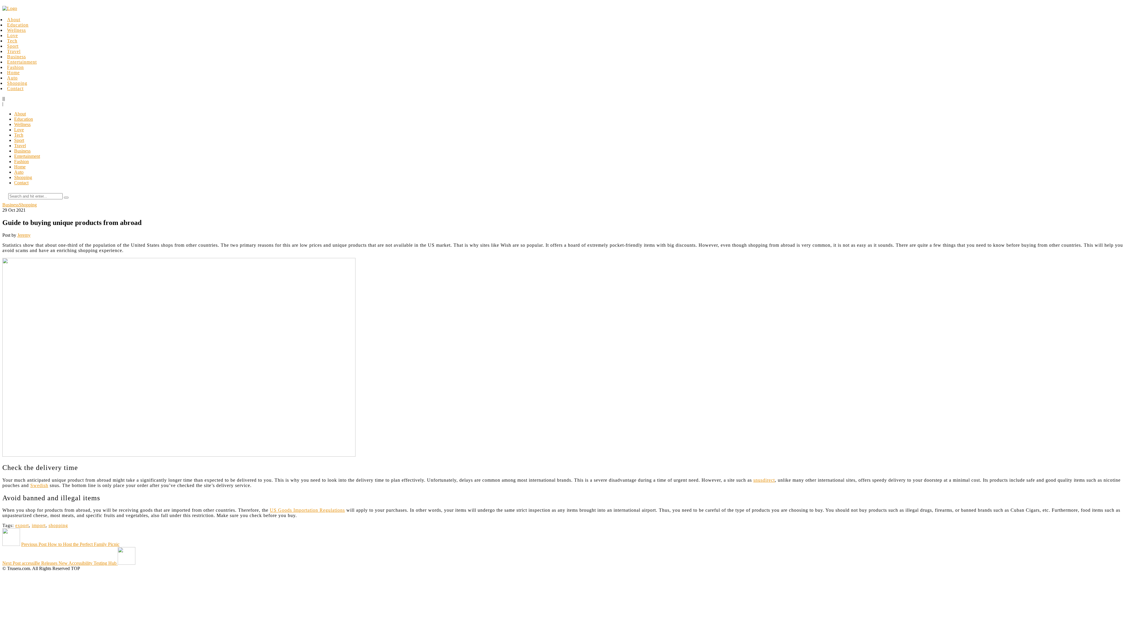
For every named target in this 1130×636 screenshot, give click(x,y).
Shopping (17, 83)
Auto (12, 77)
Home (13, 72)
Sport (13, 46)
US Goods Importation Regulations (307, 510)
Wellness (16, 30)
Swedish (39, 485)
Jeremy (24, 235)
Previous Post (70, 544)
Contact (15, 88)
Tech (12, 40)
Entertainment (22, 61)
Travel (14, 51)
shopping (58, 525)
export (22, 525)
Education (18, 24)
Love (12, 35)
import (39, 525)
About (13, 19)
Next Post (59, 563)
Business (16, 56)
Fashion (15, 67)
